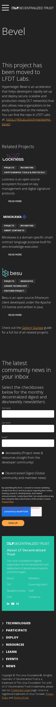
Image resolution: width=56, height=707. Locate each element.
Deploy (12, 637)
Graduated (27, 281)
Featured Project (14, 290)
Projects (9, 167)
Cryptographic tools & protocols (24, 172)
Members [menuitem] (33, 578)
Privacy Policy (8, 501)
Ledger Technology (15, 286)
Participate (16, 630)
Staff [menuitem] (31, 590)
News (10, 666)
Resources (15, 644)
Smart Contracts (14, 230)
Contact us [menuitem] (34, 597)
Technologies (18, 623)
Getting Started (32, 328)
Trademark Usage (21, 690)
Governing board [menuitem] (37, 584)
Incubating (27, 167)
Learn (11, 652)
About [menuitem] (10, 578)
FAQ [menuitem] (9, 597)
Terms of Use (21, 697)
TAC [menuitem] (9, 584)
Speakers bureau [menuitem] (16, 590)
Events (12, 659)
